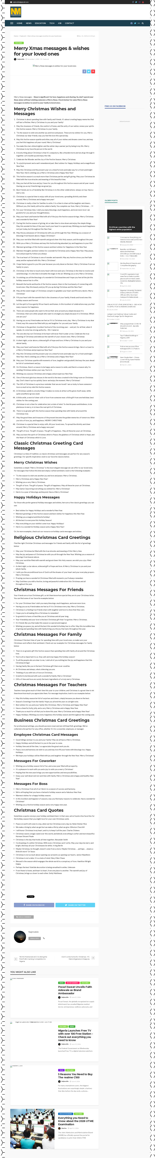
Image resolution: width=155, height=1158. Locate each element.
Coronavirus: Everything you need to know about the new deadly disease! (131, 239)
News (28, 23)
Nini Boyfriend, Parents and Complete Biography (130, 264)
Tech (61, 1070)
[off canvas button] (11, 23)
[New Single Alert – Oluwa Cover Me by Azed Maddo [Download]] (112, 357)
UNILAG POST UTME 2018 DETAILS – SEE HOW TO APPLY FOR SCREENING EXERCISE (124, 305)
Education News (66, 1114)
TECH (51, 23)
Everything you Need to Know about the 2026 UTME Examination (75, 1121)
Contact (69, 23)
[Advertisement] (54, 84)
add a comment (24, 917)
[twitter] (136, 2)
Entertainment (72, 983)
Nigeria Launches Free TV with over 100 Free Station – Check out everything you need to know (75, 1035)
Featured (18, 43)
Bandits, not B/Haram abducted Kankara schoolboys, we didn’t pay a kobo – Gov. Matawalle (130, 252)
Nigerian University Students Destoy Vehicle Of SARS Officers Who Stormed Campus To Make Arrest (130, 293)
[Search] (143, 23)
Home (19, 23)
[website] (44, 938)
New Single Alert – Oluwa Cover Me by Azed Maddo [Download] (130, 359)
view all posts (34, 938)
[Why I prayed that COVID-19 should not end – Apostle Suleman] (112, 324)
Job (59, 23)
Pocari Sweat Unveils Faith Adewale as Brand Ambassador (75, 990)
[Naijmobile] (15, 12)
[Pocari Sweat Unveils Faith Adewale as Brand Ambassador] (17, 979)
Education (40, 23)
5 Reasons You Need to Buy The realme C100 (75, 1076)
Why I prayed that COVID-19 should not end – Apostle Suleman (130, 326)
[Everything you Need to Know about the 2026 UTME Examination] (32, 1129)
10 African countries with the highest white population (122, 228)
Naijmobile (20, 59)
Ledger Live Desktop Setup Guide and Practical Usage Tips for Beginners (121, 315)
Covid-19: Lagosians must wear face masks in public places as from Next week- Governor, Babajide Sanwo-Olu (130, 278)
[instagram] (139, 2)
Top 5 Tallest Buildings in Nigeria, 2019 (129, 337)
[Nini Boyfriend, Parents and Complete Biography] (112, 266)
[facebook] (133, 2)
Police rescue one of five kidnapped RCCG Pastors (129, 347)
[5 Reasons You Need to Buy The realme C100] (16, 1066)
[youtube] (143, 2)
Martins (64, 1128)
